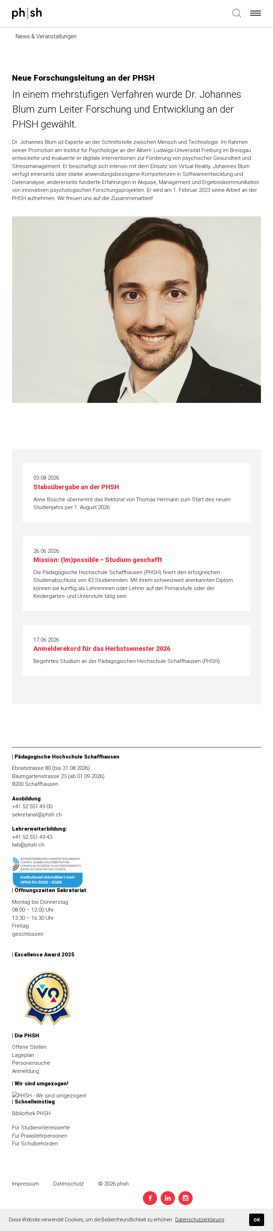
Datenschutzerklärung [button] (199, 1219)
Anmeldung (25, 1071)
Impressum (25, 1184)
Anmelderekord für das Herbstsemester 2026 (101, 648)
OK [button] (256, 1219)
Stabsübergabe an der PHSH (76, 487)
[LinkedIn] (168, 1198)
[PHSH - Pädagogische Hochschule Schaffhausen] (27, 15)
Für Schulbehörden (35, 1143)
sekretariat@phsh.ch (37, 814)
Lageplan (23, 1055)
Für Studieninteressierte (41, 1127)
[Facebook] (150, 1198)
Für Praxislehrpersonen (39, 1136)
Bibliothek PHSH (31, 1113)
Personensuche (31, 1063)
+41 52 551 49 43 (32, 837)
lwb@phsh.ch (28, 845)
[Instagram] (185, 1198)
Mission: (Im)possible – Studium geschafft (97, 559)
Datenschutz (68, 1184)
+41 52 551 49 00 (32, 806)
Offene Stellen (29, 1047)
